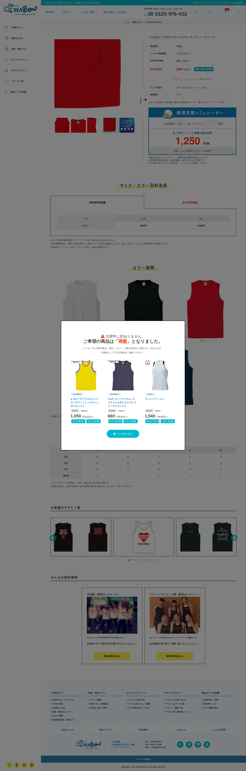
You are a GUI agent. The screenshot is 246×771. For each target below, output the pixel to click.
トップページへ (125, 433)
